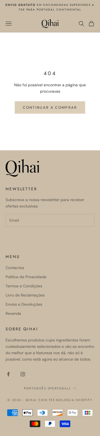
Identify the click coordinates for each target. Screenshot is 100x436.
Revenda (13, 313)
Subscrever (28, 238)
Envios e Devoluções (24, 304)
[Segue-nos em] (8, 374)
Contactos (15, 267)
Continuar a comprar (50, 107)
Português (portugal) (47, 388)
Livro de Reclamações (25, 295)
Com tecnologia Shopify (65, 400)
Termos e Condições (24, 285)
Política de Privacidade (26, 276)
